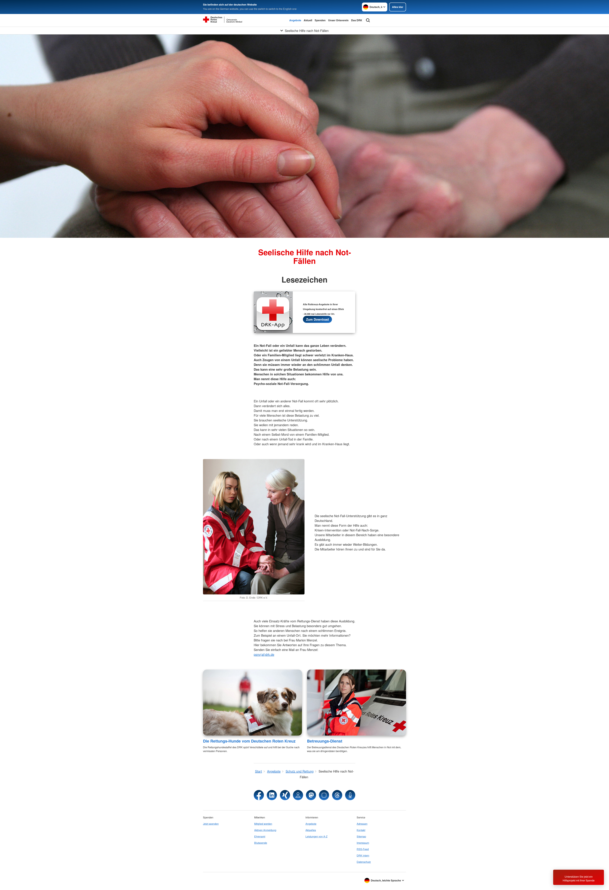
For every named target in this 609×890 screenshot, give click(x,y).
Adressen (362, 824)
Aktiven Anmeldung (265, 830)
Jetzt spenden (211, 824)
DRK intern (363, 855)
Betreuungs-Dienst (324, 741)
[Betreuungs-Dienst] (356, 703)
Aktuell (308, 20)
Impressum (363, 843)
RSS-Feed (363, 849)
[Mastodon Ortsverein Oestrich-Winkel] (311, 795)
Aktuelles (310, 830)
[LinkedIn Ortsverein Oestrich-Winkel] (272, 795)
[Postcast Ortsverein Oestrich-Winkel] (350, 795)
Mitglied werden (263, 824)
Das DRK (356, 20)
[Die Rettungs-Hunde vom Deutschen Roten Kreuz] (252, 703)
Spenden (320, 20)
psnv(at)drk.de (264, 654)
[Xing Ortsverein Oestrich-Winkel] (285, 795)
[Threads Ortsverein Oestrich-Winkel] (337, 795)
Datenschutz (364, 862)
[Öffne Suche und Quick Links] (367, 20)
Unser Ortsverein (338, 20)
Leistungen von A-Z (316, 836)
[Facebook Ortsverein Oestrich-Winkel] (259, 795)
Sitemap (361, 836)
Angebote (295, 20)
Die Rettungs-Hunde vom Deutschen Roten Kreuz (249, 741)
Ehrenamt (259, 836)
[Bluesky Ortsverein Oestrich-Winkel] (324, 795)
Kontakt (361, 830)
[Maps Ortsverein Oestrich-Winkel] (298, 795)
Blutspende (260, 843)
